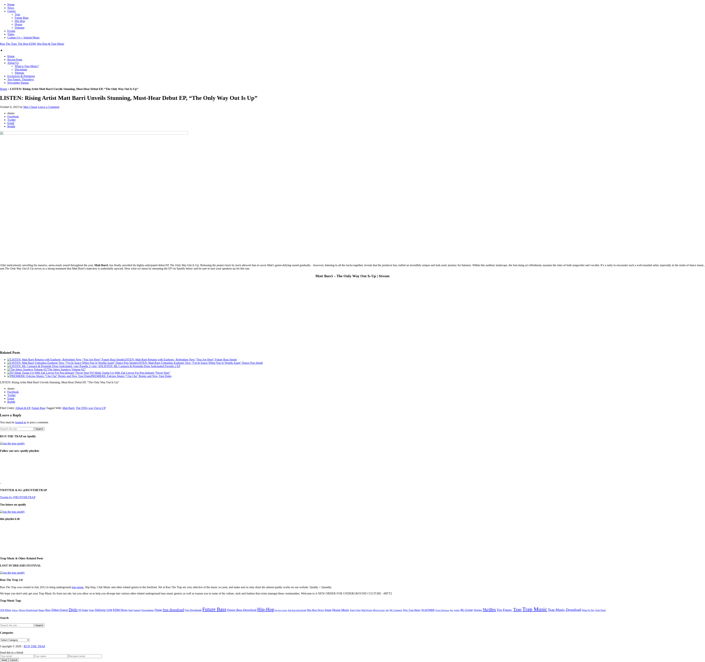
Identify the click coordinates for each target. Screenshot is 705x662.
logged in (20, 422)
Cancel (13, 660)
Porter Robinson (442, 610)
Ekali (130, 610)
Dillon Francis (59, 610)
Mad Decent (366, 610)
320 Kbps (5, 610)
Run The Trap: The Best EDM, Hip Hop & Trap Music (32, 43)
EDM (109, 610)
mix (387, 610)
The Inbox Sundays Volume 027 (67, 369)
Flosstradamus (147, 610)
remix (457, 610)
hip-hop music (281, 610)
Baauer (42, 610)
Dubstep (100, 610)
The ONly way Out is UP (91, 408)
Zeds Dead (600, 610)
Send (4, 660)
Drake (91, 610)
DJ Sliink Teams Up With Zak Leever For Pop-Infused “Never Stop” (130, 372)
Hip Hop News (315, 610)
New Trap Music (411, 610)
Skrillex (489, 609)
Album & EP (22, 408)
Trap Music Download (564, 610)
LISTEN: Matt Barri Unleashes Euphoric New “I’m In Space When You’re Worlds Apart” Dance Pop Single (200, 362)
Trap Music (534, 609)
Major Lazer (379, 610)
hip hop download (297, 610)
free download (173, 610)
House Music (340, 610)
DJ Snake (83, 610)
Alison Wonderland (28, 610)
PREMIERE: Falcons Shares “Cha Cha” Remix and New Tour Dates (131, 376)
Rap (451, 610)
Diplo (73, 609)
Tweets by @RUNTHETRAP (17, 497)
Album (15, 610)
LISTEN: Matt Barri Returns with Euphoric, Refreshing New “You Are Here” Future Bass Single (180, 359)
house (328, 610)
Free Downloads (193, 610)
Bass (48, 610)
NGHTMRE (428, 610)
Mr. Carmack (396, 610)
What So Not (588, 610)
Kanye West (355, 610)
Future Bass (38, 408)
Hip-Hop (265, 609)
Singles (478, 610)
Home (3, 89)
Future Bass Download (241, 610)
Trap (517, 609)
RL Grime (466, 610)
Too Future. (504, 610)
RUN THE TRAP (34, 646)
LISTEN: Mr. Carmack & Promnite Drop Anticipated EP (141, 366)
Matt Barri (68, 408)
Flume (158, 610)
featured (136, 610)
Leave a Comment (48, 106)
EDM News (120, 610)
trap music (78, 587)
